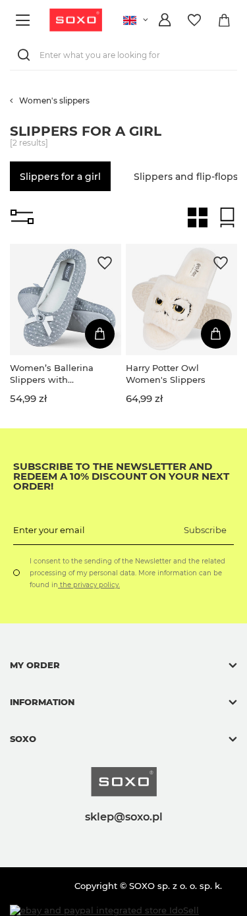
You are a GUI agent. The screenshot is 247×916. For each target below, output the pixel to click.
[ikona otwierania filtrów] (22, 217)
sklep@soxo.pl (124, 816)
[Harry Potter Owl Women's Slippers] (181, 299)
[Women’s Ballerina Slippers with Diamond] (65, 299)
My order (35, 665)
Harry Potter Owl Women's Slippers (166, 373)
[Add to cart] (100, 334)
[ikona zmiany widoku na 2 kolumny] (197, 217)
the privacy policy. (89, 585)
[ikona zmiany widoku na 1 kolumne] (227, 217)
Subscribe (205, 530)
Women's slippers (54, 100)
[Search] (26, 55)
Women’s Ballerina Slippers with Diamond (52, 374)
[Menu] (25, 20)
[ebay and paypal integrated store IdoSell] (104, 910)
